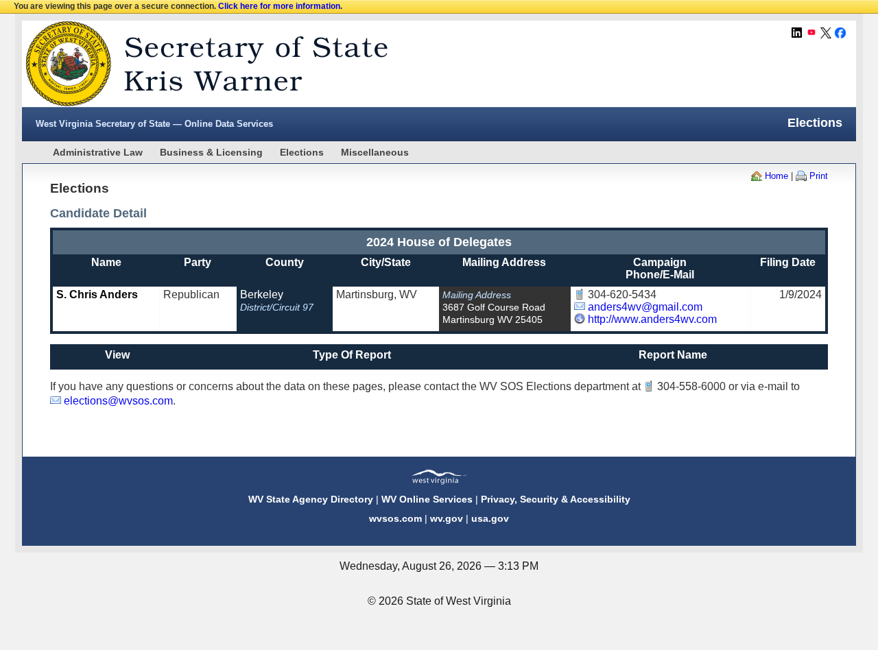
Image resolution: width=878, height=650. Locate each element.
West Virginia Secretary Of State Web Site (198, 64)
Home (776, 176)
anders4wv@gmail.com (645, 307)
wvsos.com (395, 518)
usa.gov (490, 518)
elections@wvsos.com (118, 401)
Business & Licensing (211, 152)
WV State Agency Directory (310, 499)
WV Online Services (427, 499)
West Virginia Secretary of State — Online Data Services (154, 124)
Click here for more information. (280, 6)
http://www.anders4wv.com (652, 319)
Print (818, 176)
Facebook (840, 32)
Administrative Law (98, 152)
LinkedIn (797, 32)
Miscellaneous (375, 152)
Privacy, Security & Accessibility (555, 499)
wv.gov (446, 518)
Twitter (825, 32)
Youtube (811, 32)
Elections (302, 152)
